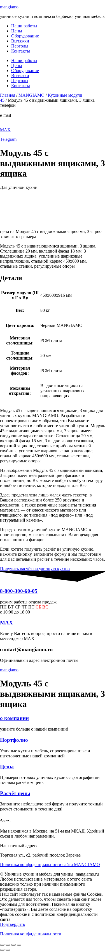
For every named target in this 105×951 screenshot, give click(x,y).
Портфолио (14, 740)
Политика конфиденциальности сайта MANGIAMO (50, 864)
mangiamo (9, 6)
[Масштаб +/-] (2, 945)
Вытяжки (20, 41)
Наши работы (24, 25)
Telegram (8, 139)
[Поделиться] (13, 945)
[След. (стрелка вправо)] (8, 950)
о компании (14, 718)
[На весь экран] (8, 945)
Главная (7, 95)
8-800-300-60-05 (15, 110)
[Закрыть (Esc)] (19, 945)
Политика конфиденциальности (30, 933)
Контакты (20, 51)
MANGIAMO (31, 95)
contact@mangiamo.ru (20, 120)
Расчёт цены (15, 793)
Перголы (19, 46)
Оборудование (25, 36)
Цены (16, 30)
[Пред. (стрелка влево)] (2, 950)
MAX (5, 129)
